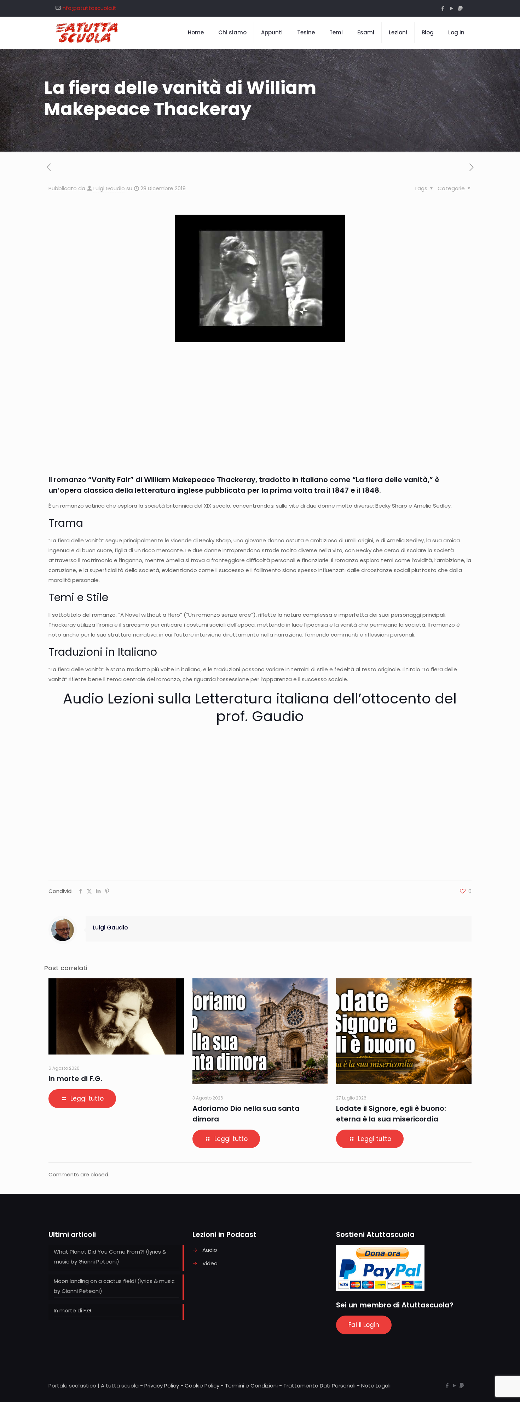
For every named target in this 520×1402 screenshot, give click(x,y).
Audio (209, 1250)
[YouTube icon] (451, 8)
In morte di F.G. (75, 1079)
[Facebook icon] (442, 8)
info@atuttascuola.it (89, 8)
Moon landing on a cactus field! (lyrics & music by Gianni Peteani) (114, 1286)
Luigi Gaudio (109, 188)
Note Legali (376, 1385)
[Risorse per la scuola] (87, 33)
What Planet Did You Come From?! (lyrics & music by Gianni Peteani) (110, 1256)
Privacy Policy (161, 1385)
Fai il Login (363, 1325)
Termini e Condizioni (251, 1385)
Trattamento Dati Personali (319, 1385)
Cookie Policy (202, 1385)
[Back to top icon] (486, 1387)
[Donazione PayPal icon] (460, 8)
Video (210, 1263)
